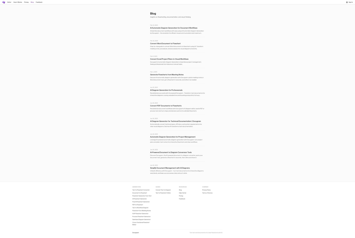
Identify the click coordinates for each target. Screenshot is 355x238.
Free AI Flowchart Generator (141, 202)
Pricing (26, 2)
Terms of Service (207, 193)
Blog (32, 2)
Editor (9, 2)
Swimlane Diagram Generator (141, 219)
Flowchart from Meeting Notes (141, 211)
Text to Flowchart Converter (141, 190)
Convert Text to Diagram (163, 190)
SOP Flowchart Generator (140, 213)
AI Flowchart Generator (139, 199)
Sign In (351, 2)
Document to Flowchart (139, 193)
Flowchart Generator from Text (141, 196)
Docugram (135, 232)
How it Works (17, 2)
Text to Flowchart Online (163, 193)
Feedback (39, 2)
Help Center (182, 193)
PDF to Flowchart (137, 205)
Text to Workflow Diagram (140, 208)
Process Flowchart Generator (141, 216)
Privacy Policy (206, 190)
